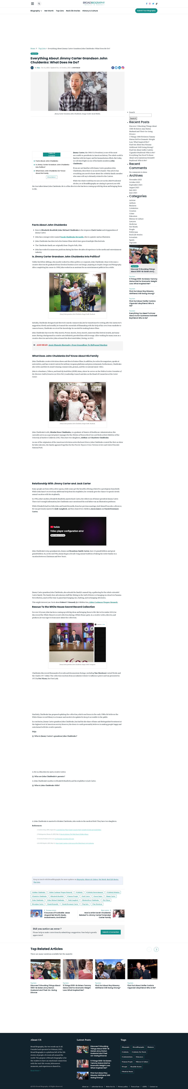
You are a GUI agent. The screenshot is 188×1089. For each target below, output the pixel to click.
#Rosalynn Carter (37, 904)
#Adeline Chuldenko (38, 892)
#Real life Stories (136, 1067)
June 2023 (133, 193)
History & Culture (90, 10)
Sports (131, 240)
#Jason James (97, 896)
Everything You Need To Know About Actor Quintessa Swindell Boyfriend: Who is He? (142, 158)
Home (33, 48)
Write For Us (110, 1086)
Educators (133, 216)
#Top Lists (85, 904)
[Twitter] (116, 67)
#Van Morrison (97, 904)
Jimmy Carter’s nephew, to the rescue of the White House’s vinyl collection (75, 843)
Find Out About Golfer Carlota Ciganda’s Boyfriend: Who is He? (142, 151)
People (132, 229)
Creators (132, 211)
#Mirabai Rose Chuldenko (90, 900)
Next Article (105, 910)
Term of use (135, 1086)
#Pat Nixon (106, 900)
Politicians (133, 232)
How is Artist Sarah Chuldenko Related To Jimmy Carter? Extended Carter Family (95, 915)
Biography (35, 10)
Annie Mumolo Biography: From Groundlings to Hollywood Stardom (77, 345)
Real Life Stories (73, 10)
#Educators (139, 1057)
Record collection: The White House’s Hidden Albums (74, 834)
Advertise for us (97, 1086)
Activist (132, 200)
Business (132, 205)
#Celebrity (79, 892)
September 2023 (135, 185)
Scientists (133, 237)
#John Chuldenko (37, 900)
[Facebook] (112, 67)
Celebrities (133, 208)
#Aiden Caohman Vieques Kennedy (60, 892)
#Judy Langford (73, 900)
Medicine (133, 224)
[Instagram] (122, 67)
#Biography (125, 1047)
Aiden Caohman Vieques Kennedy (103, 602)
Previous (149, 949)
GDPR (144, 1086)
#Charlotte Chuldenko (39, 896)
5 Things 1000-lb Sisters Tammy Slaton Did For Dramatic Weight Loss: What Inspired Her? (142, 139)
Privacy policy (123, 1086)
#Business (150, 1047)
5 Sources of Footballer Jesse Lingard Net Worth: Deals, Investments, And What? (57, 915)
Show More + (51, 177)
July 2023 (133, 190)
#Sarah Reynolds (52, 904)
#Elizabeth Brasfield (57, 896)
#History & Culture (142, 1062)
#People (124, 1067)
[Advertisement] (94, 29)
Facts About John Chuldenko (47, 161)
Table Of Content (51, 154)
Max (38, 68)
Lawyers (132, 221)
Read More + (35, 1070)
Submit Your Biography (146, 10)
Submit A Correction (111, 932)
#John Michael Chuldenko (55, 900)
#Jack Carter (85, 896)
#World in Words (127, 1071)
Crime (131, 213)
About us (85, 1086)
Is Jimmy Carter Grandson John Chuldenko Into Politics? (52, 166)
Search (132, 112)
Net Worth (49, 10)
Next (156, 949)
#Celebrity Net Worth (139, 1052)
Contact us (153, 1086)
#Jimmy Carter (110, 896)
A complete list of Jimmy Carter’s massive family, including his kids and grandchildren (78, 830)
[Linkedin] (119, 67)
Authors (132, 203)
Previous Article (51, 910)
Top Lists (60, 10)
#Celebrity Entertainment (94, 892)
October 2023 (134, 182)
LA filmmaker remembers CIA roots (64, 839)
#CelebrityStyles (127, 1057)
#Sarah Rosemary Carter (70, 904)
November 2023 (135, 179)
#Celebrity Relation (113, 892)
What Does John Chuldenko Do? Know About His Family (50, 172)
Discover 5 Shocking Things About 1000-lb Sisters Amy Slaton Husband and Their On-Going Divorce (143, 130)
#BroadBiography (138, 1047)
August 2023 (134, 187)
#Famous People (72, 896)
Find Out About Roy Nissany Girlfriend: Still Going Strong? (141, 145)
